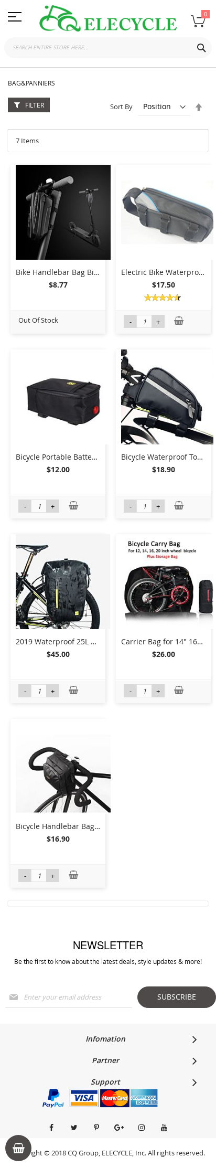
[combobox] (108, 47)
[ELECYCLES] (108, 18)
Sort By (121, 106)
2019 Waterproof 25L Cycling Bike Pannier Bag (96, 641)
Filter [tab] (34, 105)
